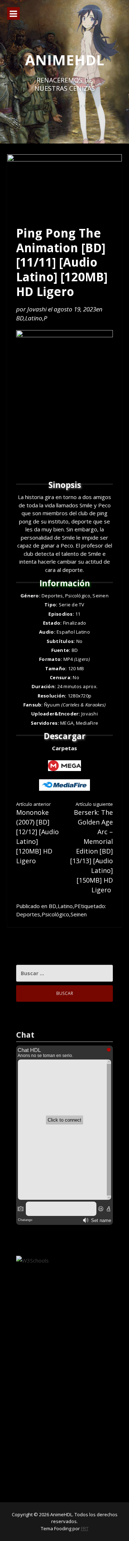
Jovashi (37, 309)
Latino (33, 318)
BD (20, 318)
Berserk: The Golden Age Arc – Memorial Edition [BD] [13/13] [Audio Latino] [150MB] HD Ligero (91, 847)
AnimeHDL (64, 60)
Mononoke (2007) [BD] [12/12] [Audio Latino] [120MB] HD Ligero (37, 833)
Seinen (79, 914)
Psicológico (55, 914)
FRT (85, 1528)
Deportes (28, 914)
